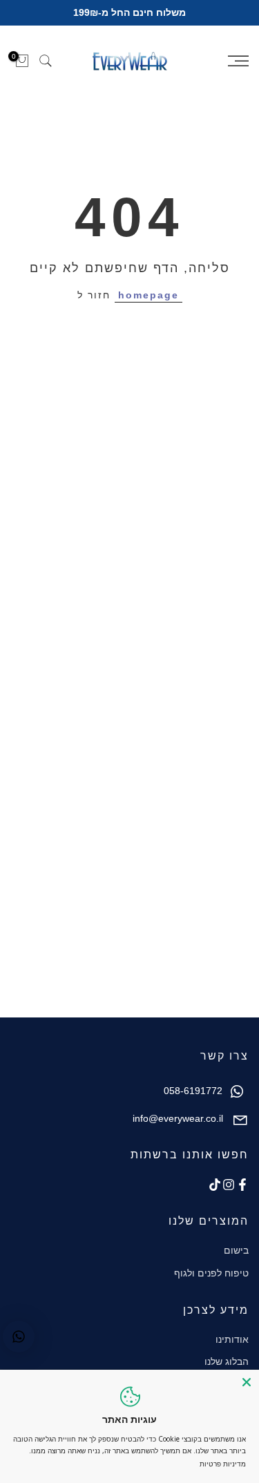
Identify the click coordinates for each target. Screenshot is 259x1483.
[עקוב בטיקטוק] (215, 1184)
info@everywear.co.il (178, 1118)
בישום (236, 1250)
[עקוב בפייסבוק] (242, 1184)
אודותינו (232, 1339)
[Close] (246, 1382)
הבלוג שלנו (226, 1361)
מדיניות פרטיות (223, 1463)
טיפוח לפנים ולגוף (211, 1273)
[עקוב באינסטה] (228, 1184)
